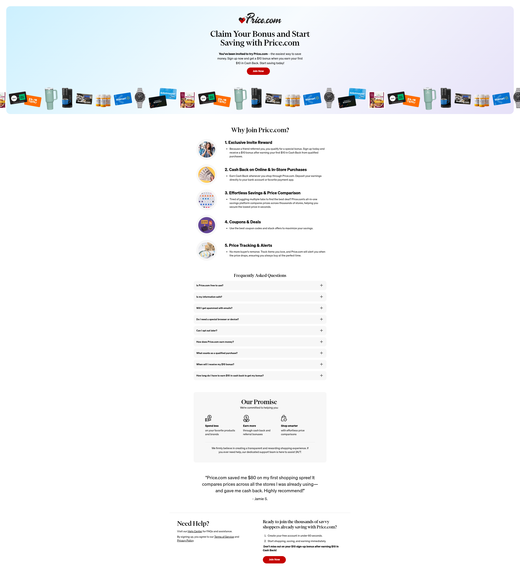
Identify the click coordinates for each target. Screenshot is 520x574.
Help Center (195, 531)
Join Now (258, 71)
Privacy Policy (185, 540)
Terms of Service (224, 537)
